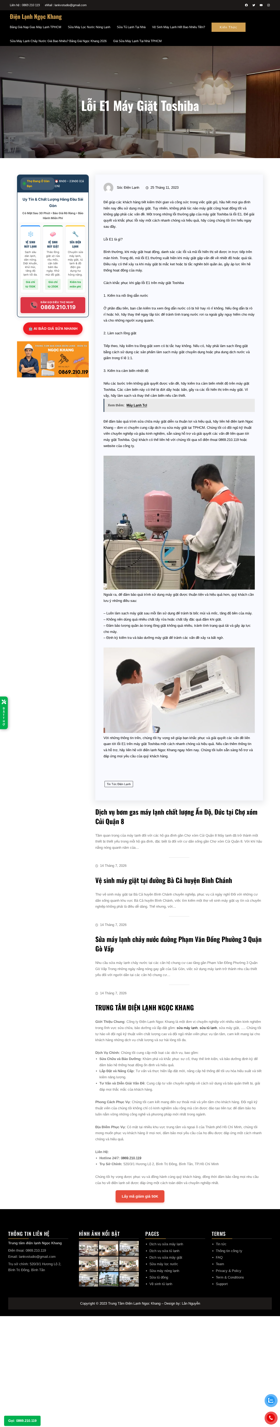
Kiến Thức (228, 27)
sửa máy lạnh (187, 1028)
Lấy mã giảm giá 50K (140, 1196)
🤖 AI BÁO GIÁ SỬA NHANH (52, 329)
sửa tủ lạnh (208, 1028)
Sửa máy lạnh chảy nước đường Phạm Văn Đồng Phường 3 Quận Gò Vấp (178, 943)
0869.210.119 (131, 1158)
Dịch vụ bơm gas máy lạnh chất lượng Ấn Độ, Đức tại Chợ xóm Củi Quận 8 (176, 816)
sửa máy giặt (177, 428)
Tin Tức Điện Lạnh (119, 784)
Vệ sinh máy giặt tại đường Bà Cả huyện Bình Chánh (163, 880)
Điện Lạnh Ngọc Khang (36, 16)
